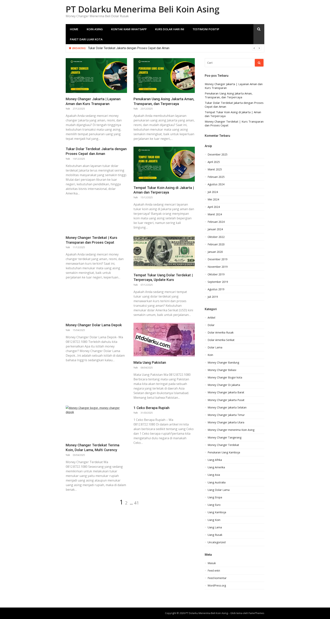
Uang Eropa (215, 497)
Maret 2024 (215, 214)
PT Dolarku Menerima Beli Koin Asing (142, 9)
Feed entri (214, 570)
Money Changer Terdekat (223, 445)
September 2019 (218, 282)
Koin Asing (95, 29)
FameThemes (256, 613)
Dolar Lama (215, 347)
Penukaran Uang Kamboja (224, 452)
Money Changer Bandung (223, 362)
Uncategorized (217, 542)
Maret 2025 (215, 169)
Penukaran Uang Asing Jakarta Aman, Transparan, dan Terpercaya (163, 101)
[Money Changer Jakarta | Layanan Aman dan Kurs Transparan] (96, 75)
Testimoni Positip (205, 29)
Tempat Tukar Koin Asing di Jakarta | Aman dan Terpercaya (163, 190)
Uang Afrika (215, 460)
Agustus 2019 (216, 289)
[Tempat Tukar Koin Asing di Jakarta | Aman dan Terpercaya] (164, 164)
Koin (210, 355)
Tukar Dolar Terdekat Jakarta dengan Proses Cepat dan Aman (128, 48)
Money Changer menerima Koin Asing (231, 430)
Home (74, 29)
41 (136, 503)
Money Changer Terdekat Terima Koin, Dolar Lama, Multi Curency (92, 447)
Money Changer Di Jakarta (224, 385)
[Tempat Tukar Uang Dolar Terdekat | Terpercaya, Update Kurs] (164, 252)
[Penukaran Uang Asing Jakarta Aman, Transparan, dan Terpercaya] (164, 75)
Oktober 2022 (216, 237)
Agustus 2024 (216, 184)
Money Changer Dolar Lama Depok (94, 325)
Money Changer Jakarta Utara (226, 422)
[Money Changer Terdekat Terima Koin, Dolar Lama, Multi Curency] (96, 422)
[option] (174, 48)
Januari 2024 (215, 229)
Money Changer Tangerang (224, 437)
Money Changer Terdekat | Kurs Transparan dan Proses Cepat (91, 240)
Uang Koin (214, 520)
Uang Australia (217, 482)
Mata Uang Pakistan (149, 362)
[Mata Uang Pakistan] (164, 339)
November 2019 (218, 266)
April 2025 (214, 162)
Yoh (68, 108)
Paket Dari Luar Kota (86, 39)
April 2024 (214, 207)
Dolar (211, 325)
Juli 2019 (213, 297)
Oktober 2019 (216, 274)
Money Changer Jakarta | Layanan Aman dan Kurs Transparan (93, 101)
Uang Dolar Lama (219, 490)
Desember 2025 (217, 154)
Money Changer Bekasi (222, 370)
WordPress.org (217, 585)
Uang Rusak (215, 535)
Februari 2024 (216, 222)
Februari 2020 (216, 244)
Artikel (211, 317)
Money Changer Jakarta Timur (226, 415)
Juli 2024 (213, 192)
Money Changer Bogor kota (225, 377)
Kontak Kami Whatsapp (129, 29)
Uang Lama (215, 527)
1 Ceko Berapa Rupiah (151, 408)
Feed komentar (217, 578)
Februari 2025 (216, 177)
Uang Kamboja (217, 512)
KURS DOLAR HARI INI (169, 29)
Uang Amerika (216, 467)
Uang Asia (214, 475)
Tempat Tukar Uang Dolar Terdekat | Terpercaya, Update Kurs (163, 277)
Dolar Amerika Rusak (221, 332)
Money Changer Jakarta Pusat (226, 400)
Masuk (212, 563)
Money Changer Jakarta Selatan (227, 407)
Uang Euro (214, 505)
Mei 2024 (213, 199)
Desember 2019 (217, 259)
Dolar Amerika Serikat (221, 340)
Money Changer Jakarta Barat (226, 392)
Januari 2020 (215, 252)
